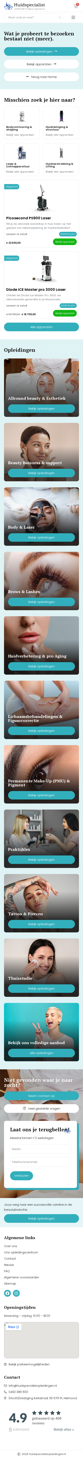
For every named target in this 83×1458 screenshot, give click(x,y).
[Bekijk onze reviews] (41, 1421)
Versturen (21, 1175)
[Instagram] (16, 1293)
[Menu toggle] (73, 18)
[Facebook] (7, 1293)
